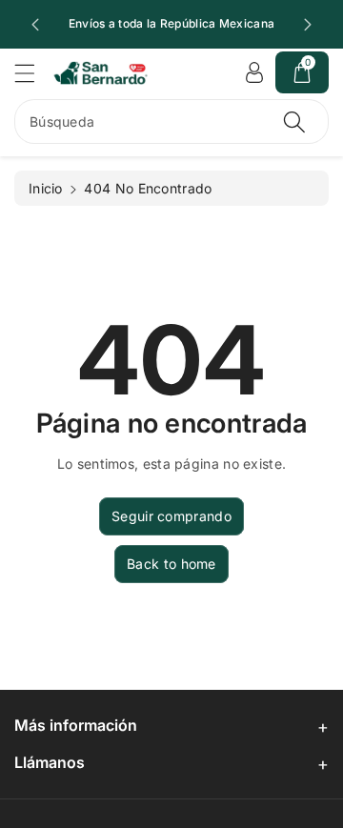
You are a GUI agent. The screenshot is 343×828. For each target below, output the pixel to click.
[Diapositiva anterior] (35, 25)
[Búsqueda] (294, 121)
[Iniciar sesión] (254, 72)
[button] (33, 73)
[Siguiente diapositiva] (308, 25)
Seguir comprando (171, 516)
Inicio (46, 188)
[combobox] (171, 121)
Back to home (171, 563)
